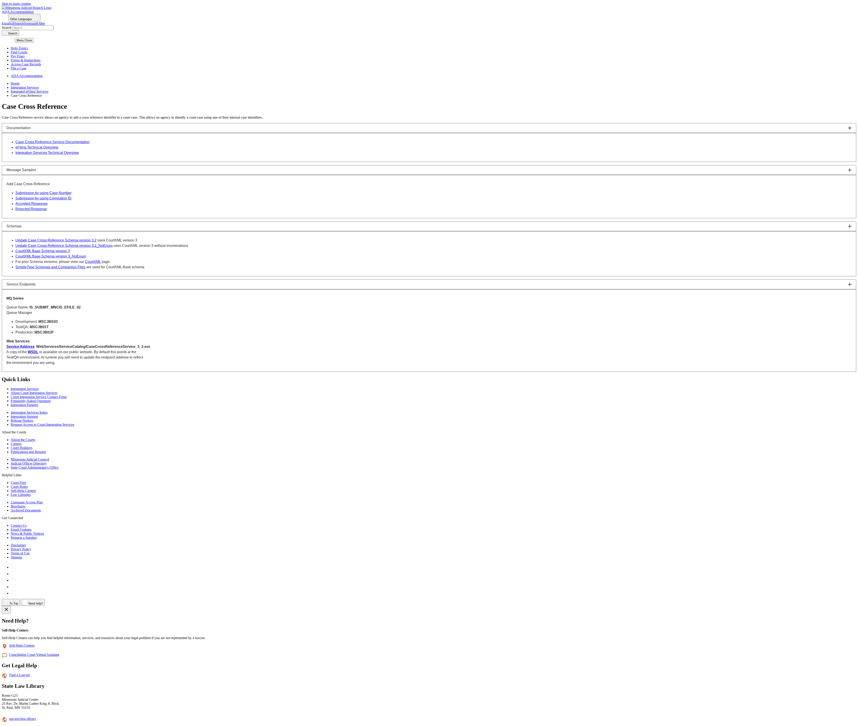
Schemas (13, 226)
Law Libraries (21, 495)
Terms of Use (20, 553)
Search (6, 27)
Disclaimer (18, 545)
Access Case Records (26, 64)
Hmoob (18, 23)
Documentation (18, 128)
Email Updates (21, 529)
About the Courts (23, 440)
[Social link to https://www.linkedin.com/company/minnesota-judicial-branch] (13, 593)
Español (7, 23)
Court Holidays (21, 448)
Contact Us (19, 525)
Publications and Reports (28, 452)
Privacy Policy (21, 549)
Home (15, 83)
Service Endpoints (21, 284)
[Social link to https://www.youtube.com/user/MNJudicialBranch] (13, 580)
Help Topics (19, 48)
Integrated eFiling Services (29, 91)
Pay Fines (18, 56)
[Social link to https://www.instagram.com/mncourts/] (13, 567)
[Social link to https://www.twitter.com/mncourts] (13, 574)
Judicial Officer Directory (29, 463)
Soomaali (30, 23)
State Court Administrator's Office (35, 467)
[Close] (6, 609)
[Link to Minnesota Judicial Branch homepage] (26, 8)
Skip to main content (16, 4)
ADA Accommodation (18, 12)
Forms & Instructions (25, 60)
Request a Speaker (24, 537)
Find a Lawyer (19, 675)
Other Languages (21, 19)
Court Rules (19, 487)
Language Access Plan (27, 502)
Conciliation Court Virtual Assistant (34, 655)
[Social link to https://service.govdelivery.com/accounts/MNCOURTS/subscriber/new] (13, 587)
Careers (16, 444)
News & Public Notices (27, 533)
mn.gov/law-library (22, 719)
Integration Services (25, 87)
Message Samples (21, 170)
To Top (13, 603)
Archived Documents (26, 510)
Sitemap (16, 557)
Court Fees (18, 483)
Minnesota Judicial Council (30, 459)
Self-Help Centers (23, 491)
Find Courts (19, 52)
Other (41, 23)
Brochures (18, 506)
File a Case (18, 68)
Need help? (35, 603)
